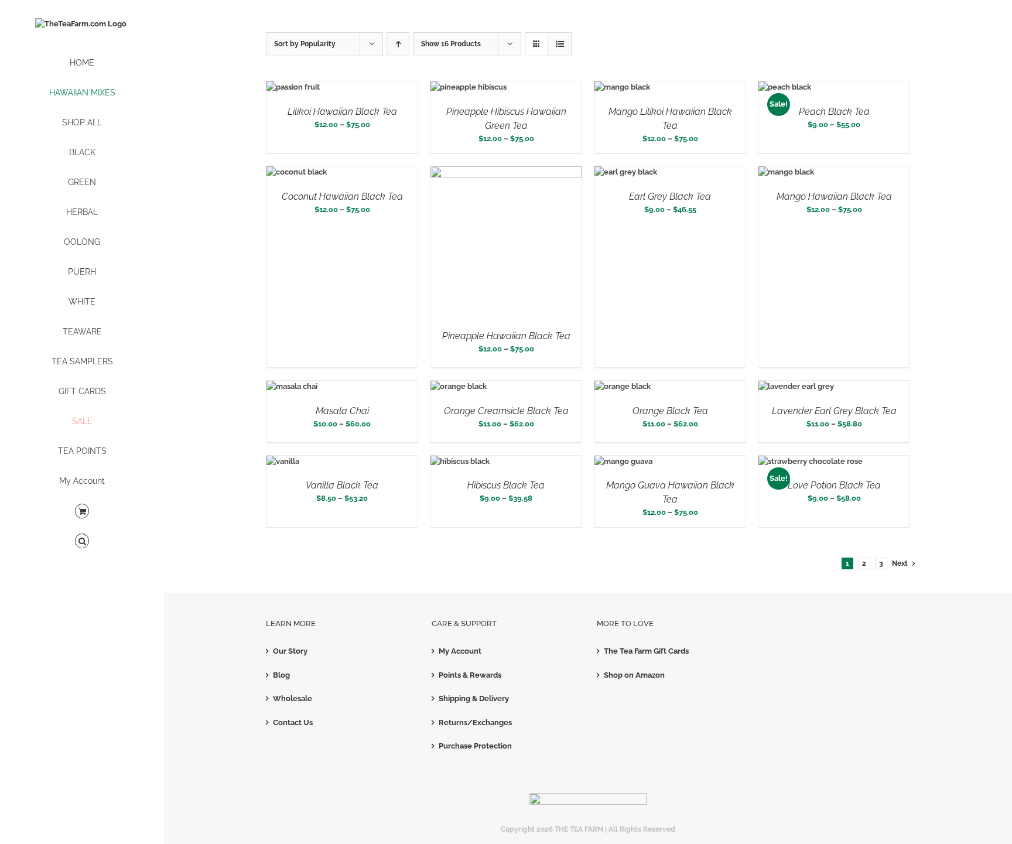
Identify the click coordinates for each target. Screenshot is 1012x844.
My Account (460, 651)
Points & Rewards (470, 675)
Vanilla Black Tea (342, 485)
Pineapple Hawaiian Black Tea (506, 335)
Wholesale (292, 698)
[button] (82, 541)
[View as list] (559, 44)
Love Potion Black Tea (834, 485)
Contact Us (293, 722)
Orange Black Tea (670, 410)
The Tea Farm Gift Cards (646, 651)
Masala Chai (342, 410)
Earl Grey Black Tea (670, 196)
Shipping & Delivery (474, 698)
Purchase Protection (475, 746)
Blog (281, 675)
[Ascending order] (398, 44)
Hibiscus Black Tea (506, 485)
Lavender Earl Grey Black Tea (834, 410)
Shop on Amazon (634, 675)
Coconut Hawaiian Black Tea (342, 196)
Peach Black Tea (834, 111)
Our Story (290, 651)
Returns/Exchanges (475, 722)
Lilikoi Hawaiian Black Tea (342, 111)
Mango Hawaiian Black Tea (834, 196)
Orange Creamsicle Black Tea (506, 410)
